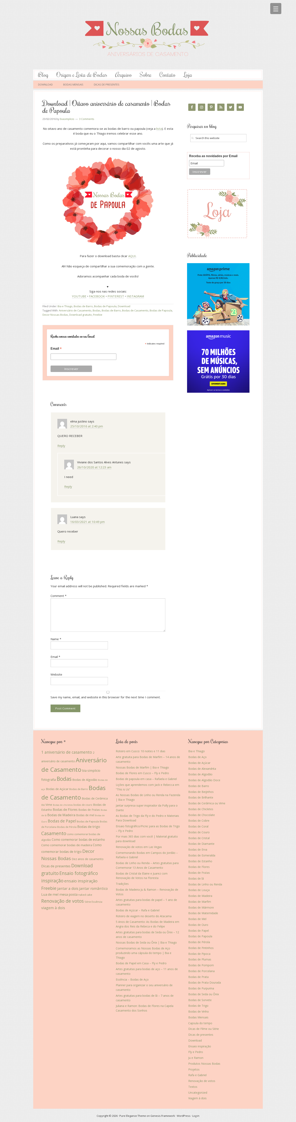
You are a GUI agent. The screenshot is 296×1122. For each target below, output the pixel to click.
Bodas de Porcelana (201, 971)
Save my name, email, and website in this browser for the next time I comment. (105, 697)
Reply (61, 446)
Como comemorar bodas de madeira (66, 845)
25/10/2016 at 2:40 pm (86, 426)
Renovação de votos (62, 901)
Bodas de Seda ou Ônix (203, 994)
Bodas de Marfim (199, 902)
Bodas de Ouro (198, 925)
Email (56, 349)
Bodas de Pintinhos (201, 948)
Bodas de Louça (199, 890)
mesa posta (68, 894)
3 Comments (86, 119)
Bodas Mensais (198, 1017)
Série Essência (93, 902)
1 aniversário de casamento (66, 752)
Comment (58, 596)
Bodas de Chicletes (200, 809)
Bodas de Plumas (199, 959)
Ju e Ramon (195, 1058)
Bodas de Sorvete (200, 1000)
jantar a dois (67, 888)
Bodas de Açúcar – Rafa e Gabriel (137, 910)
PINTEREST (116, 296)
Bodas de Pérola (67, 826)
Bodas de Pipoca (199, 954)
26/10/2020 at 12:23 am (94, 467)
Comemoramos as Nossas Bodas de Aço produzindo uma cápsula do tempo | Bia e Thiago (143, 952)
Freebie (97, 314)
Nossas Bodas (148, 35)
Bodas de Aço (197, 757)
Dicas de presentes (55, 866)
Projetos (194, 1069)
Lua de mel (50, 894)
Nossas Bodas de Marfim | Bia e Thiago (142, 767)
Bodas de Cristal (199, 838)
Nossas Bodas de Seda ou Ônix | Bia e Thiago (146, 942)
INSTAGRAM (135, 296)
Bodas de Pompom (201, 965)
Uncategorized (197, 1092)
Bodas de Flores (65, 809)
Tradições (122, 884)
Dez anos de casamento (87, 859)
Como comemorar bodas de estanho (78, 839)
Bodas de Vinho (198, 1011)
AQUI (132, 256)
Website (56, 674)
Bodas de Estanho (200, 861)
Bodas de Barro (83, 306)
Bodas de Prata (198, 977)
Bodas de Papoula (105, 306)
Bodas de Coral (198, 826)
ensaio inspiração (80, 881)
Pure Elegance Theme (132, 1116)
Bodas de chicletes (63, 805)
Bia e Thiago (65, 306)
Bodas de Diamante (201, 844)
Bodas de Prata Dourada (204, 982)
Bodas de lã (196, 878)
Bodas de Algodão (84, 780)
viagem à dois (53, 907)
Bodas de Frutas (89, 810)
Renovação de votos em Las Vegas (139, 847)
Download (124, 306)
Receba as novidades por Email (213, 156)
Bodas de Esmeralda (201, 855)
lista (159, 129)
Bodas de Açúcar (57, 789)
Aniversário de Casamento (75, 310)
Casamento (53, 833)
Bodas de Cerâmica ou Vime (206, 803)
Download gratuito (80, 314)
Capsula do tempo (200, 1023)
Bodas (96, 310)
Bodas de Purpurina (201, 988)
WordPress (183, 1116)
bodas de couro (82, 804)
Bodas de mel (85, 815)
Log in (195, 1116)
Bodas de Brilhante (200, 797)
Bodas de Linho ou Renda (205, 884)
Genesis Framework (162, 1116)
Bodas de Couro (199, 832)
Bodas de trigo (88, 826)
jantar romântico (93, 888)
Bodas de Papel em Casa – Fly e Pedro (141, 963)
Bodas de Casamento (135, 310)
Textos (192, 1087)
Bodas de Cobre (198, 820)
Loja (187, 74)
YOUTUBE (79, 296)
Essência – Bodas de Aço (132, 979)
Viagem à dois (197, 1098)
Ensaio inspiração (199, 1046)
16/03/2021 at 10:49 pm (87, 522)
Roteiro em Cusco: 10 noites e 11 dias (140, 751)
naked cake (85, 894)
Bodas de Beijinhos (201, 792)
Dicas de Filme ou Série (203, 1029)
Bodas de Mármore (201, 907)
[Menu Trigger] (275, 8)
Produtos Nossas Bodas (204, 1063)
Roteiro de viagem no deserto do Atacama (144, 916)
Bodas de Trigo (198, 1006)
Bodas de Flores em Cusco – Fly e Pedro (142, 773)
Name (56, 639)
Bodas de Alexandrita (202, 769)
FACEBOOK (97, 296)
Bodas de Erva (197, 849)
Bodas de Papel (62, 821)
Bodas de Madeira (61, 815)
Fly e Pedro (195, 1052)
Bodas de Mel (197, 919)
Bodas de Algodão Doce (204, 780)
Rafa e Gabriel (197, 1075)
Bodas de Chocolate (201, 815)
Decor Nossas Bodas (55, 314)
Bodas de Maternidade (203, 913)
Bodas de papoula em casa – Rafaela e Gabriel (146, 779)
